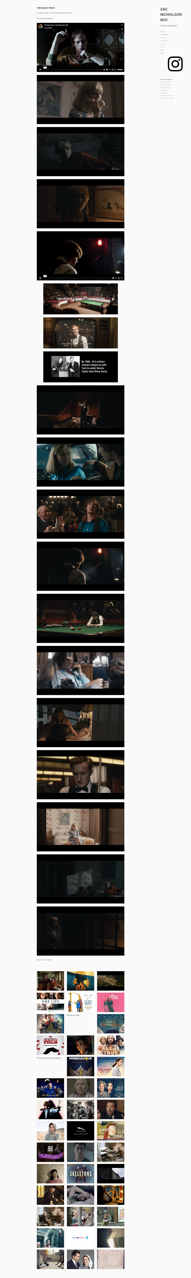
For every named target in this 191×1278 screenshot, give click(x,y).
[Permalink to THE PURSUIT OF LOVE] (110, 1002)
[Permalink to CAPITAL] (80, 1088)
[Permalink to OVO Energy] (110, 1152)
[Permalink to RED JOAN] (110, 1088)
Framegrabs (164, 34)
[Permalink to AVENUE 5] (50, 1088)
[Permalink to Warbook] (110, 1109)
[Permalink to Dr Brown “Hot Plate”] (80, 1216)
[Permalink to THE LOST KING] (80, 1002)
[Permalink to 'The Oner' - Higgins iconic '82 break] (110, 1259)
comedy (162, 44)
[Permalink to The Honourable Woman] (50, 1131)
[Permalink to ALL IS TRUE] (110, 1045)
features (163, 31)
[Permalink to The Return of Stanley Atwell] (50, 981)
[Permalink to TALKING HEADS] (80, 1045)
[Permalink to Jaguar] (80, 1131)
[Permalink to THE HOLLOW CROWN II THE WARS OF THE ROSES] (80, 1109)
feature (43, 960)
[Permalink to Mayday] (50, 1259)
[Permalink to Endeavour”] (50, 1173)
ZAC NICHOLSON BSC (171, 14)
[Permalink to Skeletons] (80, 1173)
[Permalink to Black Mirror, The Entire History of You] (80, 1152)
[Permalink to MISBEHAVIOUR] (80, 1066)
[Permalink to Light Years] (110, 1131)
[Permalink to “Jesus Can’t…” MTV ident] (110, 1216)
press (162, 53)
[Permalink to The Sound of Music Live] (80, 1259)
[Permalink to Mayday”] (110, 1238)
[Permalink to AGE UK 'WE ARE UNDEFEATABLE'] (50, 1066)
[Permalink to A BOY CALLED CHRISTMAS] (50, 1024)
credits (162, 47)
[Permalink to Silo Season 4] (80, 981)
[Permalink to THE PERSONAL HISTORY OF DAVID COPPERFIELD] (110, 1024)
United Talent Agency (166, 79)
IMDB (162, 50)
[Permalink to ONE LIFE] (50, 1002)
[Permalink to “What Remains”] (50, 1195)
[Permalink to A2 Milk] (50, 1152)
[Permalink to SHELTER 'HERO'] (80, 1024)
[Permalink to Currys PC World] (80, 1238)
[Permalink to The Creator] (110, 1173)
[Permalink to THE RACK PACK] (50, 1109)
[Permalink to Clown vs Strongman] (110, 1195)
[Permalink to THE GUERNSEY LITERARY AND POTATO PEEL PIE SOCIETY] (110, 1066)
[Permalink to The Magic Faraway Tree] (110, 981)
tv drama (163, 38)
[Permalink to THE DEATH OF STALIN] (50, 1045)
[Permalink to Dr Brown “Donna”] (80, 1195)
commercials (164, 41)
